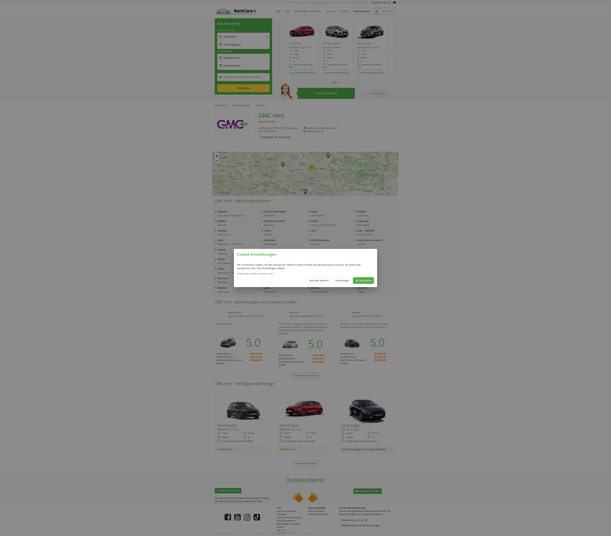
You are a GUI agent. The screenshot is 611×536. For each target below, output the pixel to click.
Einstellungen (342, 280)
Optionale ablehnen (319, 280)
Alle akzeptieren (363, 280)
